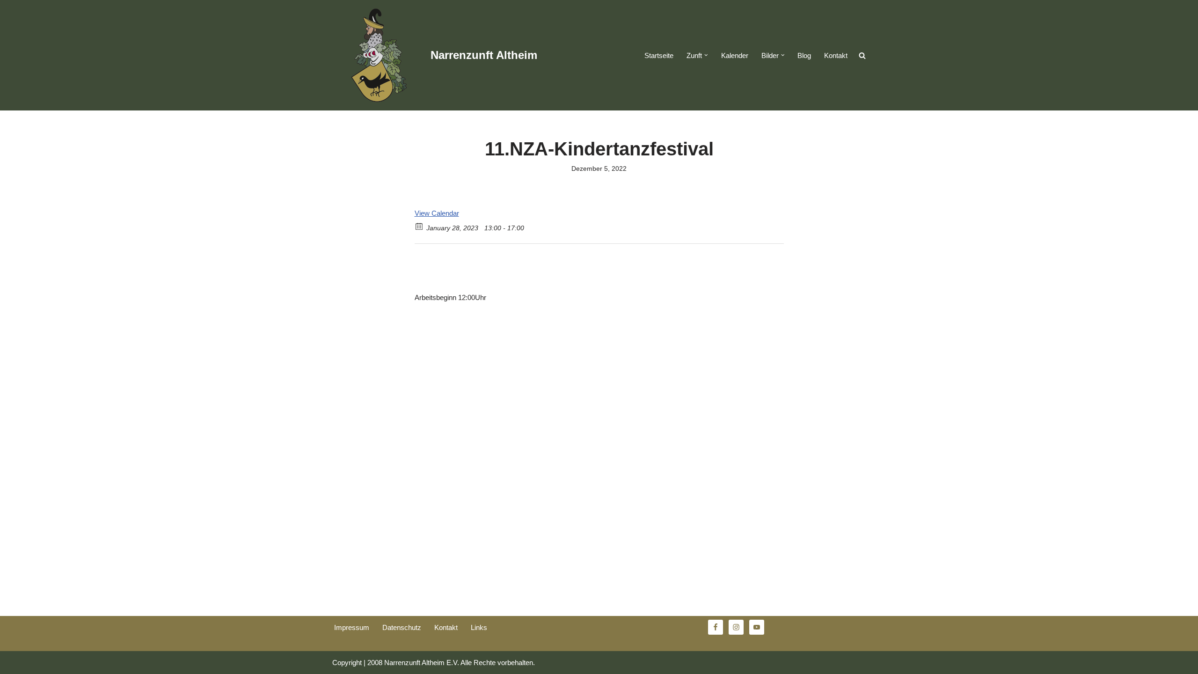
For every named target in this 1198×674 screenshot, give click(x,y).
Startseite (658, 55)
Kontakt (835, 55)
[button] (706, 55)
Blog (804, 55)
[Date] (419, 225)
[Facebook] (435, 266)
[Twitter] (421, 266)
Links (479, 627)
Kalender (734, 55)
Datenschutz (401, 627)
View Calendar (437, 213)
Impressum (351, 627)
